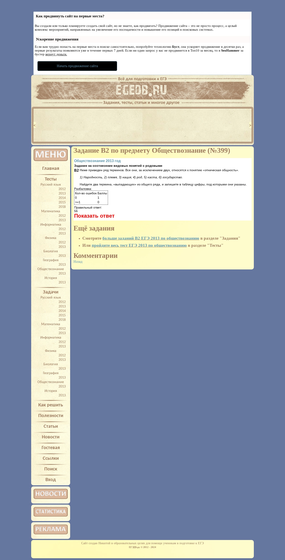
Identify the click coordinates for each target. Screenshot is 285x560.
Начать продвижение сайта (77, 66)
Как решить (50, 405)
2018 (62, 207)
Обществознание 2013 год (97, 161)
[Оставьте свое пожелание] (142, 101)
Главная (50, 168)
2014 (62, 198)
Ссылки (51, 458)
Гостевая (51, 447)
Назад (77, 261)
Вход (50, 479)
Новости (50, 437)
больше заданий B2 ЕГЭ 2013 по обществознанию (150, 238)
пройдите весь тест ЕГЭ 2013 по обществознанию (139, 245)
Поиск (50, 469)
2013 (62, 193)
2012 (62, 189)
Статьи (51, 426)
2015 (62, 202)
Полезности (50, 415)
